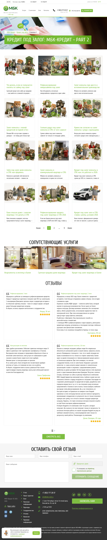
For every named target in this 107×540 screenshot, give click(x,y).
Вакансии (26, 517)
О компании (32, 10)
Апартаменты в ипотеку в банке (17, 272)
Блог (39, 10)
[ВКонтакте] (5, 512)
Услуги (24, 10)
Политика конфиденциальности (82, 508)
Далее (70, 228)
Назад (38, 228)
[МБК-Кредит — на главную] (10, 8)
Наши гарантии (28, 496)
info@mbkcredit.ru (47, 497)
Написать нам (87, 501)
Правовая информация (27, 521)
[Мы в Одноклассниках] (89, 494)
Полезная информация (27, 503)
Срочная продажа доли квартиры (51, 272)
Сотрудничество (28, 510)
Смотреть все (53, 436)
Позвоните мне (88, 10)
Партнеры (26, 507)
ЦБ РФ (99, 2)
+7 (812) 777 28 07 (62, 10)
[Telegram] (10, 512)
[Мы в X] (73, 494)
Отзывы (25, 514)
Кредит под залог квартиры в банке (86, 272)
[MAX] (5, 516)
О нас (25, 493)
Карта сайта (11, 506)
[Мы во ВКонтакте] (84, 494)
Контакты (46, 10)
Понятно (36, 533)
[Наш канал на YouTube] (79, 494)
